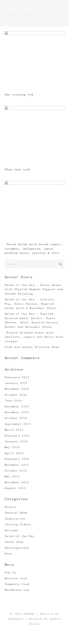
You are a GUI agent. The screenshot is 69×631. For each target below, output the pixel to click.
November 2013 (17, 464)
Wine (8, 553)
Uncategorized (17, 547)
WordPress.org (17, 589)
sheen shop (14, 541)
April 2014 (14, 453)
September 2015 (18, 424)
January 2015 (16, 441)
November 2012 (17, 482)
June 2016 (13, 400)
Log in (10, 572)
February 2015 (17, 435)
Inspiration (15, 518)
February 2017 (17, 377)
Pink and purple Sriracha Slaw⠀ (33, 347)
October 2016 (16, 394)
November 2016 (17, 388)
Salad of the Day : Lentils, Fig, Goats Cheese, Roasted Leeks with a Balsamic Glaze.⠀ (32, 304)
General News (16, 512)
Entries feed (16, 578)
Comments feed (17, 584)
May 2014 (12, 447)
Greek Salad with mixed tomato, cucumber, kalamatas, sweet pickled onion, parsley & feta (34, 249)
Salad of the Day (19, 536)
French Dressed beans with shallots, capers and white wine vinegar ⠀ (34, 337)
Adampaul (15, 618)
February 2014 (17, 459)
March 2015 (14, 429)
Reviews (11, 530)
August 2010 (15, 488)
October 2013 (16, 470)
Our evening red (20, 94)
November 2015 (17, 412)
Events (10, 507)
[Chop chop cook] (34, 108)
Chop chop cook (17, 169)
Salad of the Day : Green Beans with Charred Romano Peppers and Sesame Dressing (34, 289)
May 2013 (12, 476)
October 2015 (16, 418)
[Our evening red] (34, 33)
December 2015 (17, 406)
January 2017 (16, 383)
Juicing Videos (18, 524)
